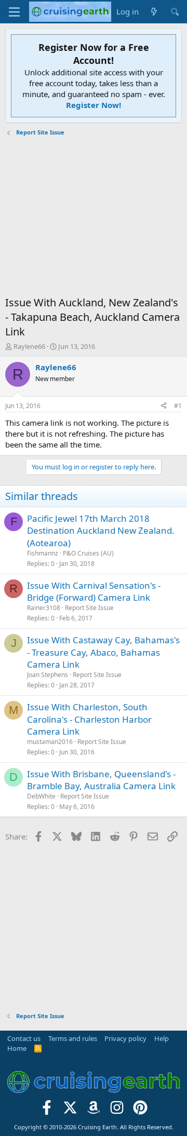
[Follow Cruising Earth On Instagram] (116, 1111)
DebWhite (41, 796)
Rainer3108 (43, 607)
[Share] (163, 406)
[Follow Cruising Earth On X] (70, 1111)
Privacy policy (125, 1038)
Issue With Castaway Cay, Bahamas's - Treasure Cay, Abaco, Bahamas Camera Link (103, 652)
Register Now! (93, 105)
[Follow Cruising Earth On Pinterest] (140, 1111)
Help (161, 1038)
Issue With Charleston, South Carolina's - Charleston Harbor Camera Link (89, 719)
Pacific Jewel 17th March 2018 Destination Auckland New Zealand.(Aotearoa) (101, 530)
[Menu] (14, 12)
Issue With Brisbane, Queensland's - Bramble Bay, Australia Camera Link (101, 780)
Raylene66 (29, 346)
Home (16, 1048)
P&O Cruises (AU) (88, 553)
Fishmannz (42, 553)
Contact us (24, 1038)
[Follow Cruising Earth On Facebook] (47, 1111)
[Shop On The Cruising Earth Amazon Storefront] (93, 1111)
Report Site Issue (89, 607)
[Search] (175, 11)
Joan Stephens (47, 674)
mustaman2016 (50, 741)
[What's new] (154, 11)
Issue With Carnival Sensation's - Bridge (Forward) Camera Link (94, 591)
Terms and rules (72, 1038)
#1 (178, 405)
